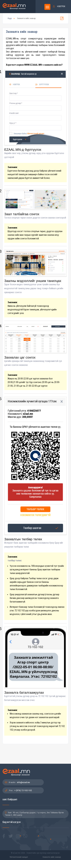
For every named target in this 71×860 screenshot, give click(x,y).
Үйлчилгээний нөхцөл (19, 857)
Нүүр (10, 18)
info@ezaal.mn (23, 782)
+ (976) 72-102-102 (23, 790)
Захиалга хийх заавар (51, 857)
